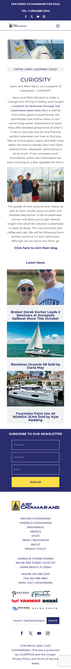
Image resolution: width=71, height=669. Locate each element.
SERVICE (35, 531)
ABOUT (35, 544)
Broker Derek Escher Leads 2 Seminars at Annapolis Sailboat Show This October (35, 315)
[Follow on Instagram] (44, 16)
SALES (35, 535)
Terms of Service (48, 658)
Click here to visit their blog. (35, 248)
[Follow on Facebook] (25, 16)
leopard (41, 69)
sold (53, 69)
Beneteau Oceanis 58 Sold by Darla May (35, 366)
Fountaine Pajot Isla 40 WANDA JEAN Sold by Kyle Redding (35, 417)
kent (28, 69)
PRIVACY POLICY (35, 548)
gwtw (18, 69)
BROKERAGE (35, 527)
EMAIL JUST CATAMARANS (35, 582)
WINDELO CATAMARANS (35, 523)
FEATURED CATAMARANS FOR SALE (35, 4)
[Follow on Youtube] (38, 16)
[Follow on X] (31, 16)
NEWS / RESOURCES (35, 540)
